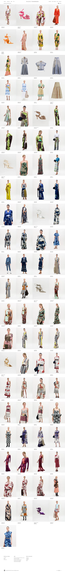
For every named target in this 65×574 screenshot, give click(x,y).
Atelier (4, 558)
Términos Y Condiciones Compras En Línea (19, 557)
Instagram (27, 558)
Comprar (5, 1)
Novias (11, 1)
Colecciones (8, 1)
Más (13, 1)
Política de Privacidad (16, 558)
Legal (14, 556)
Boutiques (50, 1)
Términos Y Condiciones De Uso (17, 559)
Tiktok (27, 560)
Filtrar (60, 3)
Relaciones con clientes (7, 556)
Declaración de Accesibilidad (17, 560)
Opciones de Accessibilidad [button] (17, 561)
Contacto (5, 557)
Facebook (27, 557)
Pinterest (27, 559)
